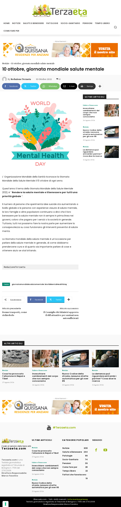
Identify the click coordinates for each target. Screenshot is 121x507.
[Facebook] (96, 450)
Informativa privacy (78, 499)
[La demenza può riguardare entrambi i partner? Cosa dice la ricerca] (111, 152)
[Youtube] (105, 450)
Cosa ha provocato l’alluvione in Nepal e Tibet (13, 376)
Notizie (5, 63)
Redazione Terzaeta (21, 79)
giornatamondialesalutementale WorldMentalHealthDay (39, 284)
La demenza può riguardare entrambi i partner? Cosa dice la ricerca (92, 153)
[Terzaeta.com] (60, 10)
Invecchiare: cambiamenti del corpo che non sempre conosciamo (91, 112)
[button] (115, 27)
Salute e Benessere (90, 105)
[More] (100, 86)
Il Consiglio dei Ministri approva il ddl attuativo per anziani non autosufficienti (60, 315)
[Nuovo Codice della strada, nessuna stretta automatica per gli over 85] (111, 132)
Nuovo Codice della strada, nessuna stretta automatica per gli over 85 (92, 133)
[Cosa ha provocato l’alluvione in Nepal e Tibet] (15, 358)
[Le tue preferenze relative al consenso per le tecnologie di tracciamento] (6, 504)
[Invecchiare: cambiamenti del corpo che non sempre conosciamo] (111, 110)
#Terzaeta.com (64, 427)
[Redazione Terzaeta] (5, 79)
